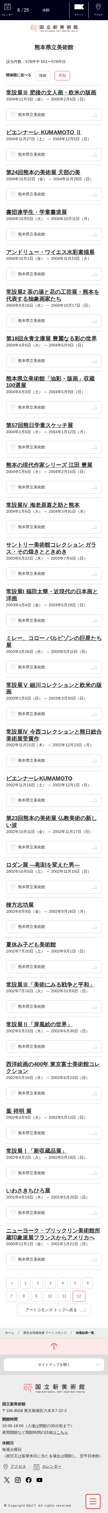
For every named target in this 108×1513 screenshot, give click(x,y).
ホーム (9, 1332)
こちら (62, 1432)
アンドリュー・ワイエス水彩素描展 (50, 252)
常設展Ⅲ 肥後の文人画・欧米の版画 (51, 92)
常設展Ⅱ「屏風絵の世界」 (39, 1024)
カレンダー (51, 1466)
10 (50, 1296)
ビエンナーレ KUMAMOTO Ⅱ (43, 132)
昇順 (62, 75)
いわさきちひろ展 (28, 1190)
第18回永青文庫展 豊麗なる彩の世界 (51, 338)
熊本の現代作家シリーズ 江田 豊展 (49, 465)
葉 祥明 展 (19, 1111)
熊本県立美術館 (31, 114)
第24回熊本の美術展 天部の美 (43, 172)
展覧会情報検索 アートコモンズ (45, 1332)
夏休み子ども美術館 (31, 944)
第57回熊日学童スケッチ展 (39, 425)
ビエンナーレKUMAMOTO (39, 778)
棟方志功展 (20, 905)
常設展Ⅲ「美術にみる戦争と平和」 (50, 985)
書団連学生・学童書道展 (36, 212)
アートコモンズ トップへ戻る (51, 1310)
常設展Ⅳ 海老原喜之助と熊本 (43, 505)
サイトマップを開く (54, 1365)
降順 (43, 75)
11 (64, 1296)
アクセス (18, 1466)
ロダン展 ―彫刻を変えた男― (43, 865)
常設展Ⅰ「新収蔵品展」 (36, 1151)
